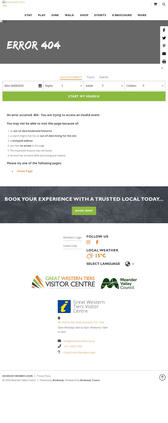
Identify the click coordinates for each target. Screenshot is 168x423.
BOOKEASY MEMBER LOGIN (17, 375)
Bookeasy (58, 380)
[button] (71, 77)
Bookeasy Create (90, 380)
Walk (69, 15)
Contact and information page (79, 352)
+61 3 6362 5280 (73, 346)
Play (42, 15)
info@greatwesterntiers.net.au (79, 341)
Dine (55, 15)
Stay (28, 15)
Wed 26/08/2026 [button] (14, 85)
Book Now (84, 210)
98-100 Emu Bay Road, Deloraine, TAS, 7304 (81, 322)
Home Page (25, 171)
